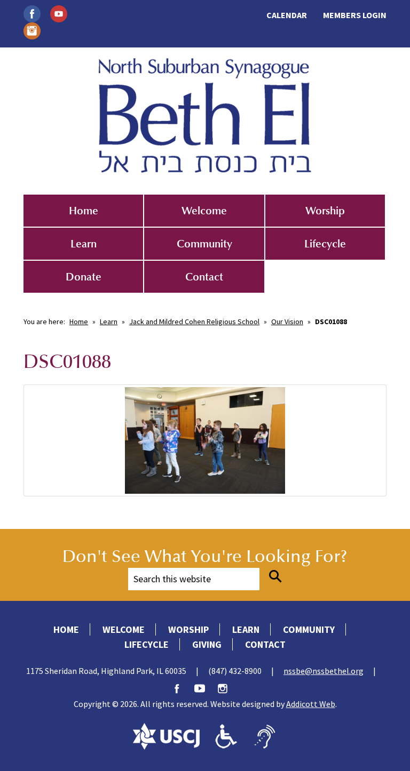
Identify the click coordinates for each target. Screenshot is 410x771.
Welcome (204, 210)
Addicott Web (310, 703)
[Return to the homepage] (205, 115)
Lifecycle (325, 243)
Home (83, 210)
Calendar (286, 15)
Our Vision (287, 321)
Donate (83, 276)
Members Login (355, 15)
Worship (325, 210)
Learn (83, 243)
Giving (207, 644)
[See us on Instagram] (32, 30)
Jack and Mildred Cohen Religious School (194, 321)
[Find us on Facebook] (32, 12)
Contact (204, 276)
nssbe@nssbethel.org (323, 670)
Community (204, 243)
